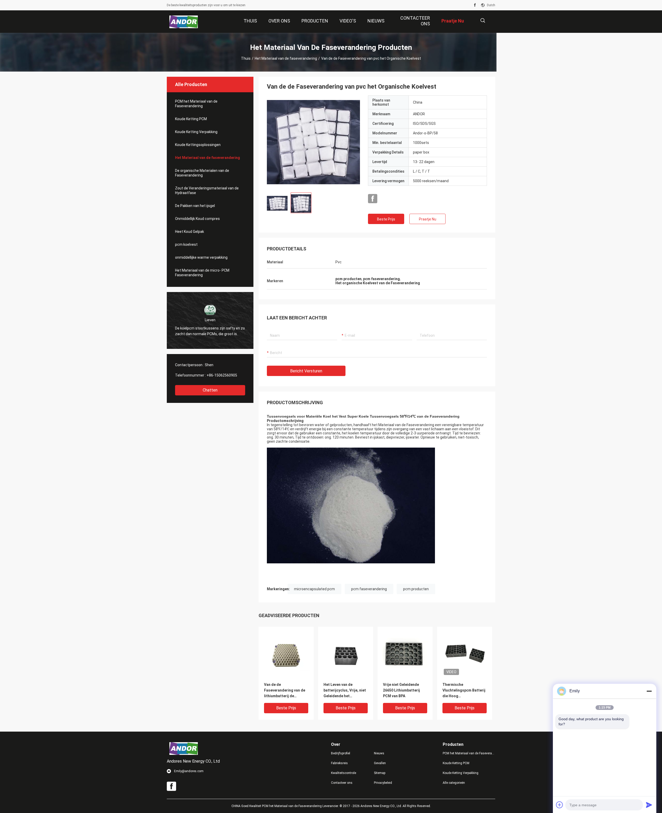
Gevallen (380, 763)
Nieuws (379, 753)
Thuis (246, 58)
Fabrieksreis (339, 763)
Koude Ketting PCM (191, 119)
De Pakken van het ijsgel (195, 206)
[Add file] (559, 804)
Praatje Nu (427, 219)
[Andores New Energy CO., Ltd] (183, 22)
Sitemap (379, 773)
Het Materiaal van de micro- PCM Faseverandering (202, 272)
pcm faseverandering (369, 589)
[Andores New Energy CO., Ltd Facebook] (475, 5)
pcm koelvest (186, 244)
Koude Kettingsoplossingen (198, 145)
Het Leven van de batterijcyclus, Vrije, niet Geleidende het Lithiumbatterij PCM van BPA (345, 690)
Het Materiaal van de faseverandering (286, 58)
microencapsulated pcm (314, 589)
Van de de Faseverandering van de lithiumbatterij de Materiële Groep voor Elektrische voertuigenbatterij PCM (284, 690)
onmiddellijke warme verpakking (201, 257)
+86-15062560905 (222, 375)
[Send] (649, 804)
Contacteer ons (341, 783)
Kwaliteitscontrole (343, 773)
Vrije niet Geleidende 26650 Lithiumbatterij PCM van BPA (401, 690)
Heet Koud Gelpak (189, 231)
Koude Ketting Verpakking (196, 132)
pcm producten (416, 589)
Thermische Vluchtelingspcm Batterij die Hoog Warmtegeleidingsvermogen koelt (464, 690)
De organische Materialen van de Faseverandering (202, 172)
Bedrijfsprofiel (340, 753)
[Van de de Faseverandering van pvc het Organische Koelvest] (313, 142)
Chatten (210, 390)
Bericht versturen (306, 371)
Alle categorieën (454, 783)
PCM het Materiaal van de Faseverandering (196, 103)
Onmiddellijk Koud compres (197, 219)
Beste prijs (386, 219)
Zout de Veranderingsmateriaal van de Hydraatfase (207, 190)
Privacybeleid (383, 783)
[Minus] (649, 691)
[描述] (482, 20)
